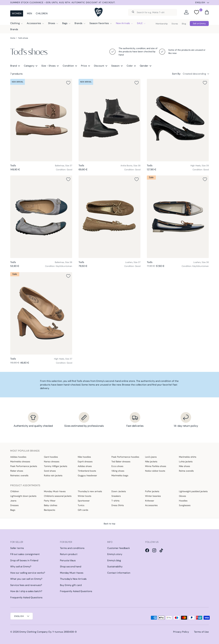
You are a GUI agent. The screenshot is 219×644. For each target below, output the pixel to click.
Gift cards (83, 509)
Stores (175, 23)
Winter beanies (153, 496)
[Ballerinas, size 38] (41, 216)
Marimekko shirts (187, 456)
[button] (206, 12)
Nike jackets (151, 461)
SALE (140, 23)
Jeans (13, 500)
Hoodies (183, 500)
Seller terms (17, 548)
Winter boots (84, 496)
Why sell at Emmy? (20, 566)
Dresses (14, 505)
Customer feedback (118, 548)
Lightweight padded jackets (193, 491)
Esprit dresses (85, 461)
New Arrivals (123, 23)
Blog (184, 23)
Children (41, 13)
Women (16, 13)
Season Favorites (99, 23)
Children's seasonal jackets (58, 496)
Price (84, 65)
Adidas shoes (85, 466)
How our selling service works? (27, 572)
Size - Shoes (48, 65)
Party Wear (49, 500)
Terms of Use (201, 631)
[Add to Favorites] (68, 83)
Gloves (182, 496)
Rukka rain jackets (53, 475)
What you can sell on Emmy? (26, 578)
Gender (144, 65)
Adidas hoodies (18, 456)
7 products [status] (16, 73)
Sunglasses (184, 505)
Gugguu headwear (87, 475)
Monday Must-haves (55, 491)
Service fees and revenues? (26, 585)
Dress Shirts (117, 505)
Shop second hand (70, 566)
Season (115, 65)
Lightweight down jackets (23, 496)
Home (12, 38)
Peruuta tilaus (68, 560)
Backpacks (49, 509)
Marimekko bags (119, 475)
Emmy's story (114, 554)
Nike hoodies (84, 456)
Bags (64, 23)
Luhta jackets (186, 461)
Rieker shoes (16, 470)
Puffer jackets (152, 491)
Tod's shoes (23, 38)
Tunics (81, 505)
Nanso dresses (51, 461)
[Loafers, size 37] (109, 216)
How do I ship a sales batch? (26, 591)
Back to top (109, 523)
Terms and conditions (72, 548)
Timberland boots (87, 470)
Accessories (34, 23)
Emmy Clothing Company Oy (35, 631)
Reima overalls (186, 470)
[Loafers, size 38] (178, 216)
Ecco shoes (117, 466)
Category (29, 65)
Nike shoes (184, 466)
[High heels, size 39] (178, 120)
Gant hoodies (51, 456)
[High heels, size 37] (41, 313)
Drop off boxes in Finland (24, 560)
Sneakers (116, 496)
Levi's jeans (151, 456)
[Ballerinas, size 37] (41, 120)
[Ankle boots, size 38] (109, 120)
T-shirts (115, 500)
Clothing (15, 23)
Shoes (51, 23)
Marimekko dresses (20, 461)
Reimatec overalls (19, 475)
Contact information (118, 572)
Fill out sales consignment (25, 554)
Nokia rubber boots (155, 470)
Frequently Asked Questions (26, 597)
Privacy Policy (181, 631)
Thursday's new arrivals (90, 491)
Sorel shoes (50, 470)
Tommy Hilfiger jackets (55, 466)
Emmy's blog (114, 560)
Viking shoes (117, 470)
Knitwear (149, 500)
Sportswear (84, 500)
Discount (99, 65)
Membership (162, 23)
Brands (78, 23)
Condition (68, 65)
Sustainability (114, 566)
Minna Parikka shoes (155, 466)
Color (130, 65)
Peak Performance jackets (23, 466)
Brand (13, 65)
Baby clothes (50, 505)
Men (29, 13)
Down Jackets (118, 491)
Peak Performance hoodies (125, 456)
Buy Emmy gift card (71, 585)
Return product (68, 554)
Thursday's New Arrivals (73, 578)
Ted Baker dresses (120, 461)
